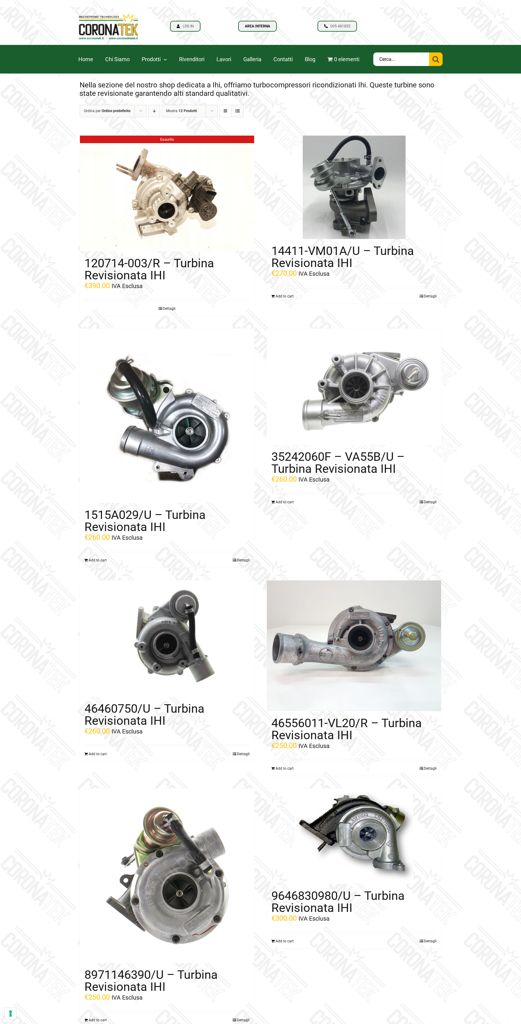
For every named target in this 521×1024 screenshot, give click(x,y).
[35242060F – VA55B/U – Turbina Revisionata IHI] (354, 387)
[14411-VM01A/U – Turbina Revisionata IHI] (354, 187)
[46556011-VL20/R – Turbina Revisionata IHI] (354, 645)
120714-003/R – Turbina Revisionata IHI (149, 269)
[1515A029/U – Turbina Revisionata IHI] (167, 416)
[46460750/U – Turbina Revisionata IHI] (167, 638)
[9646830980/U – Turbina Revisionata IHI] (354, 836)
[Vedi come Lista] (237, 111)
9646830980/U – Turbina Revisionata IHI (338, 902)
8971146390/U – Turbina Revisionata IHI (151, 981)
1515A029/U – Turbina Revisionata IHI (145, 521)
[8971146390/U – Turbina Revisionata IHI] (167, 876)
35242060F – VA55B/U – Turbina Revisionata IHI (338, 463)
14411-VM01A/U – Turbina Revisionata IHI (342, 257)
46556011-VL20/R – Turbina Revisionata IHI (346, 729)
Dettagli (169, 308)
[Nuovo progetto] (108, 11)
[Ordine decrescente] (154, 111)
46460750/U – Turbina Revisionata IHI (144, 715)
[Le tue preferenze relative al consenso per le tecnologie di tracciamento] (10, 1013)
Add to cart (285, 296)
